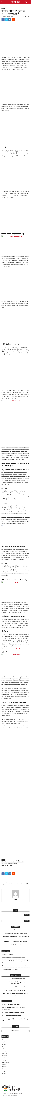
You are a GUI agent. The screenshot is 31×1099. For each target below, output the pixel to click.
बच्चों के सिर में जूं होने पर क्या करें (7, 865)
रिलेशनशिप (4, 1066)
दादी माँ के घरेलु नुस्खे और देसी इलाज (18, 978)
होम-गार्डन (4, 1073)
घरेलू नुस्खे (4, 1046)
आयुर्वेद (3, 1042)
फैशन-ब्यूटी (4, 1060)
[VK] (9, 19)
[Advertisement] (15, 40)
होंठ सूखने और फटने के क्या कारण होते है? (19, 987)
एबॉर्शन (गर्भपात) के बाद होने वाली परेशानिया (17, 990)
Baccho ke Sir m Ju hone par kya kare (14, 860)
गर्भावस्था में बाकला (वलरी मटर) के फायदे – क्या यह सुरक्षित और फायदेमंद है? (16, 937)
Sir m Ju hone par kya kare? (16, 648)
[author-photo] (15, 897)
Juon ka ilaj (4, 863)
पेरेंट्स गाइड (4, 1055)
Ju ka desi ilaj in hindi (18, 861)
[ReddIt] (13, 19)
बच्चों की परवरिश (5, 1062)
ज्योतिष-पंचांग (4, 1049)
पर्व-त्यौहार (4, 1051)
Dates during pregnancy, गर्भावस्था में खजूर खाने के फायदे (16, 941)
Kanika (4, 16)
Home (3, 6)
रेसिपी (3, 1069)
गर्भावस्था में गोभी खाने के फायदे (16, 930)
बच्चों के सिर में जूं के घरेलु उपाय (12, 863)
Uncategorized (5, 1040)
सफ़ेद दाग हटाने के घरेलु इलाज (23, 883)
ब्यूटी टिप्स (4, 1064)
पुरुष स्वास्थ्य (4, 1053)
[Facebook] (3, 19)
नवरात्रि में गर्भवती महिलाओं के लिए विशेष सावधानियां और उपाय (16, 933)
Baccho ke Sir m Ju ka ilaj (7, 861)
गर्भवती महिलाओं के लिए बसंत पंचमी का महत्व (16, 944)
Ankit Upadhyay (6, 993)
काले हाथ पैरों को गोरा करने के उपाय (7, 883)
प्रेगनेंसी (3, 1058)
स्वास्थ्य (3, 1071)
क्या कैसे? (7, 6)
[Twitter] (6, 19)
